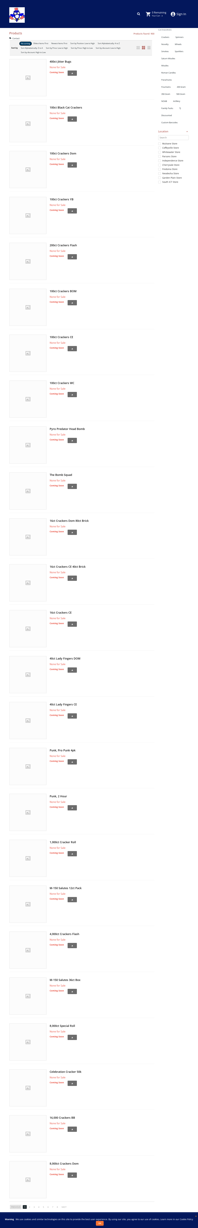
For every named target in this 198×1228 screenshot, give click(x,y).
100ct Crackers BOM (63, 291)
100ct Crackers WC (62, 383)
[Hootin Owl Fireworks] (17, 13)
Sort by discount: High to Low (33, 52)
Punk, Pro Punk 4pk (62, 750)
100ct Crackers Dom (63, 153)
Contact (16, 38)
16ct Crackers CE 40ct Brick (68, 566)
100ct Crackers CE (61, 337)
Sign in (181, 14)
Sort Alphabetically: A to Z (109, 43)
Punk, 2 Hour (58, 796)
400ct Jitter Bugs (60, 61)
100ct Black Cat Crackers (66, 107)
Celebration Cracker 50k (65, 1072)
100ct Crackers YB (61, 199)
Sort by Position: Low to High (82, 43)
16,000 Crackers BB (62, 1117)
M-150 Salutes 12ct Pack (66, 888)
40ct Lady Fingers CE (63, 704)
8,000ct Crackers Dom (64, 1163)
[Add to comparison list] (72, 73)
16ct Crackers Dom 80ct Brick (69, 521)
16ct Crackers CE (61, 612)
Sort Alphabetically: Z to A (32, 48)
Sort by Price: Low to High (57, 48)
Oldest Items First (40, 43)
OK (99, 1223)
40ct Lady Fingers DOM (65, 658)
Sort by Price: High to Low (82, 48)
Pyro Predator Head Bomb (67, 429)
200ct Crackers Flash (63, 245)
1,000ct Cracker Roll (63, 842)
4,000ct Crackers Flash (64, 934)
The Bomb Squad (61, 475)
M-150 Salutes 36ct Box (65, 980)
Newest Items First (59, 43)
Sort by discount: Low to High (108, 48)
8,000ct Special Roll (62, 1026)
